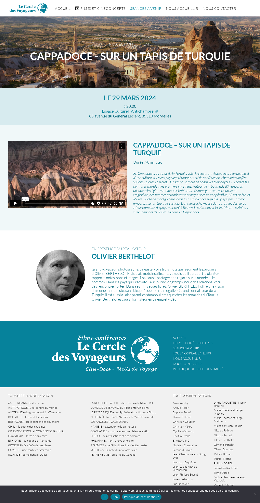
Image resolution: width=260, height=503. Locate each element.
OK (104, 497)
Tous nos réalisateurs (192, 353)
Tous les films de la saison (30, 396)
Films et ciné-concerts (192, 343)
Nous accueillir (182, 8)
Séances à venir (145, 8)
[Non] (255, 494)
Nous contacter (187, 364)
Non (115, 497)
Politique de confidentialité (198, 369)
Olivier (123, 256)
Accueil (63, 8)
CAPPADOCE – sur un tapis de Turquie (182, 149)
